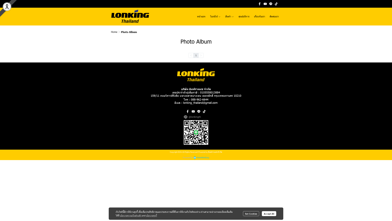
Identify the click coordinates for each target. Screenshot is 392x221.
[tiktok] (276, 3)
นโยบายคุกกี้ (151, 215)
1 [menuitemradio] (196, 55)
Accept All (269, 213)
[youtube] (265, 3)
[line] (270, 3)
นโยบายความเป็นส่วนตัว (130, 215)
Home (114, 31)
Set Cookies (251, 213)
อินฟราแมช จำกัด (215, 152)
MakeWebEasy (203, 157)
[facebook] (259, 3)
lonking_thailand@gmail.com (200, 102)
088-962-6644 (199, 99)
